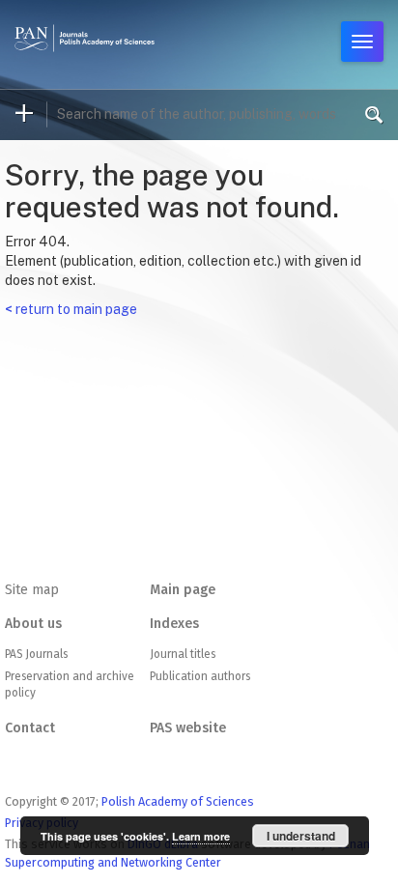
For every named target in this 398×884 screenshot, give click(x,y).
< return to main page (71, 309)
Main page (182, 590)
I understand (301, 835)
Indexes (174, 623)
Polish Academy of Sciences (177, 801)
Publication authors (200, 676)
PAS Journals (36, 654)
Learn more (201, 836)
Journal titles (182, 654)
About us (33, 623)
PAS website (188, 728)
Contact (30, 728)
